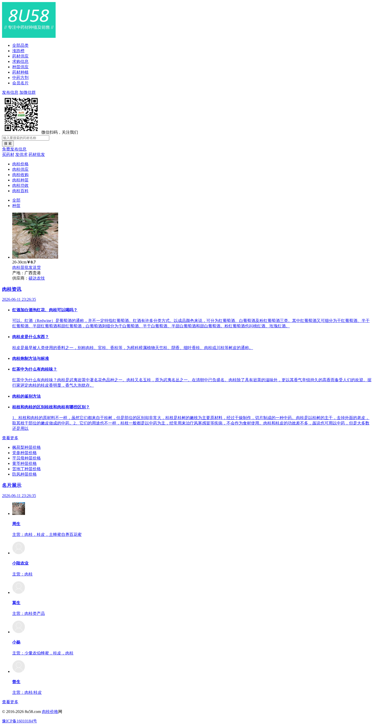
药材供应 (20, 56)
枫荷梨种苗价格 (26, 447)
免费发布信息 (14, 149)
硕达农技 (37, 278)
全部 (16, 200)
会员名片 (20, 83)
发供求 (21, 154)
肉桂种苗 (20, 180)
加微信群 (27, 92)
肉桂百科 (20, 191)
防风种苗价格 (24, 474)
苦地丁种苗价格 (26, 469)
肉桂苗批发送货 (26, 267)
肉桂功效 (20, 185)
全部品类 (20, 45)
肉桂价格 (20, 164)
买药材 (8, 154)
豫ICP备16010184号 (19, 721)
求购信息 (20, 61)
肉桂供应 (20, 169)
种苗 (16, 205)
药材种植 (20, 72)
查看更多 (10, 438)
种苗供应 (20, 67)
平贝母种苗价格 (26, 458)
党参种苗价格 (24, 453)
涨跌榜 (18, 51)
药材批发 (37, 154)
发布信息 (10, 92)
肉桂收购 (20, 174)
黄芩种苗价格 (24, 463)
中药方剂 (20, 77)
